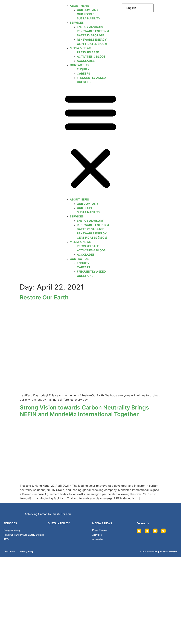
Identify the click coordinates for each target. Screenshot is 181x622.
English (131, 8)
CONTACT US (79, 65)
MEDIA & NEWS (80, 48)
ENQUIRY (83, 69)
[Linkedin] (147, 531)
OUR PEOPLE (85, 14)
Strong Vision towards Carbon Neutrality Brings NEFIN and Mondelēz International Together (84, 411)
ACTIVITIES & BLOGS (91, 56)
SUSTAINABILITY (88, 18)
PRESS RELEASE (88, 52)
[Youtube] (155, 531)
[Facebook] (139, 531)
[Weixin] (163, 531)
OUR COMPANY (87, 10)
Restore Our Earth (44, 297)
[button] (90, 140)
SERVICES (77, 22)
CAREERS (83, 73)
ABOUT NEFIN (79, 5)
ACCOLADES (86, 61)
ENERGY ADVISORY (90, 27)
